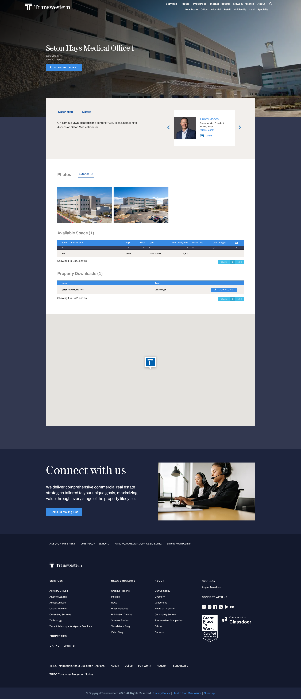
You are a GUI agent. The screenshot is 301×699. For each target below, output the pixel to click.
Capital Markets (58, 608)
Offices (158, 626)
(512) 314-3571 (207, 130)
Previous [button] (168, 127)
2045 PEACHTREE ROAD (95, 543)
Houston (162, 665)
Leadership (161, 602)
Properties (200, 3)
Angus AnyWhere (211, 587)
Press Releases (119, 608)
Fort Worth (144, 665)
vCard (209, 136)
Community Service (165, 614)
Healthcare (191, 9)
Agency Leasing (58, 596)
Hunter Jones (209, 119)
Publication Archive (121, 614)
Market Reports (220, 3)
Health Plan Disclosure (187, 693)
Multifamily (240, 9)
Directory (160, 596)
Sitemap (209, 693)
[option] (204, 128)
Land (251, 9)
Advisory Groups (58, 591)
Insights (115, 596)
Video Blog (117, 632)
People (185, 3)
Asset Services (57, 602)
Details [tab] (86, 111)
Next (239, 262)
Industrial (215, 9)
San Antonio (180, 665)
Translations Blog (120, 626)
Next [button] (239, 127)
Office (204, 9)
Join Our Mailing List (64, 512)
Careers (159, 632)
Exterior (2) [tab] (86, 173)
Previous (223, 262)
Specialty (262, 9)
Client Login (208, 581)
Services (171, 3)
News (114, 602)
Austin (115, 665)
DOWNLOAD (226, 290)
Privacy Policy (161, 693)
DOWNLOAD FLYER (65, 67)
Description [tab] (65, 111)
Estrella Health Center (179, 543)
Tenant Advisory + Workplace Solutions (70, 626)
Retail (227, 9)
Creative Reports (120, 591)
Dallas (129, 665)
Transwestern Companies (169, 620)
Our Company (162, 591)
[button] (150, 363)
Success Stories (120, 620)
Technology (55, 620)
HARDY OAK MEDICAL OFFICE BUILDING (138, 543)
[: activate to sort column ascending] (237, 245)
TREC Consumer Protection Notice (71, 674)
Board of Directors (165, 608)
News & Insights (243, 3)
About (261, 3)
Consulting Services (60, 614)
